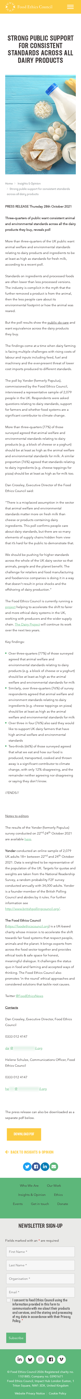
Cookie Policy (57, 1393)
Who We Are (29, 1186)
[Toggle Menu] (70, 7)
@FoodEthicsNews (29, 996)
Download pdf (24, 1134)
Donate (62, 1204)
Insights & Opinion (29, 183)
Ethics (58, 1195)
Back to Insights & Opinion (32, 1152)
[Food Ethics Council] (28, 7)
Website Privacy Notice (30, 1393)
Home (9, 183)
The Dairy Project (27, 624)
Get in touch (40, 1204)
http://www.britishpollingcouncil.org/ (32, 909)
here (28, 839)
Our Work (54, 1186)
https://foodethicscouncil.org (27, 926)
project (10, 607)
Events (18, 1204)
